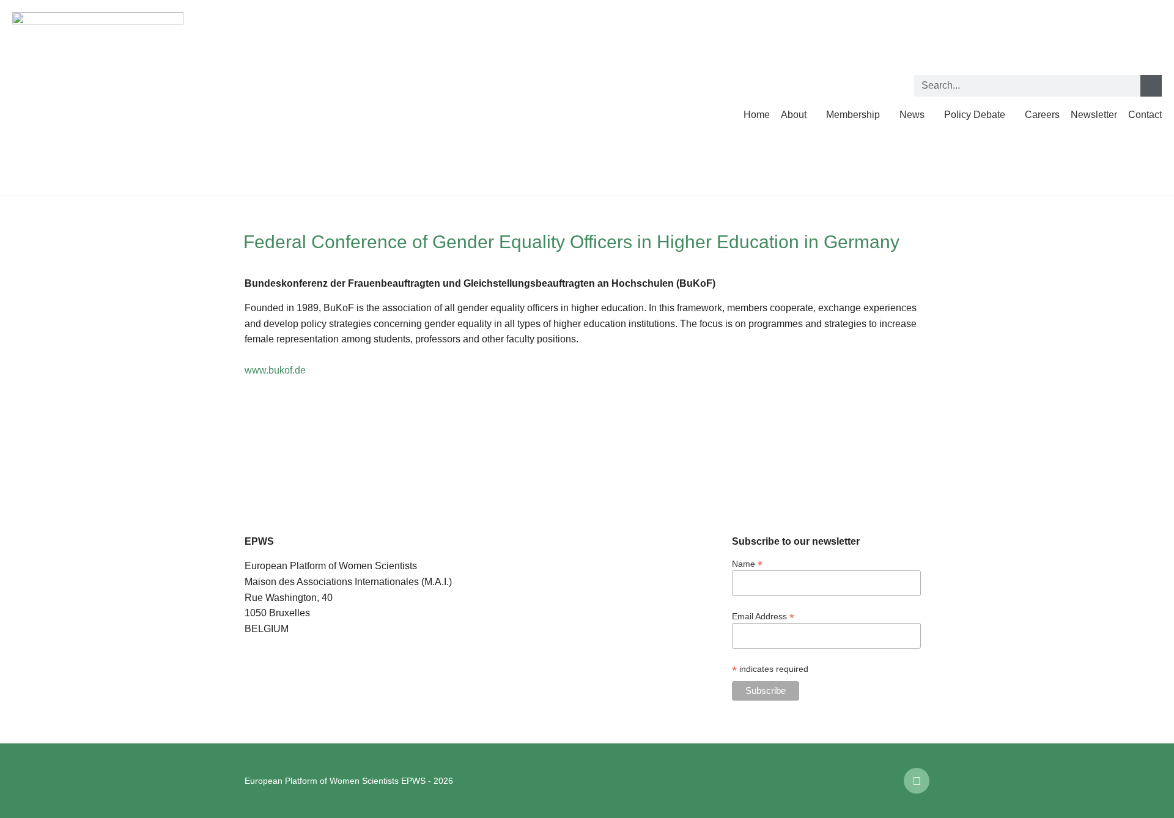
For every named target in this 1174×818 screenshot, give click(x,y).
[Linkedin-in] (916, 781)
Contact (1145, 114)
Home (757, 114)
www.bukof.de (275, 370)
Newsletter (1094, 114)
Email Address (763, 616)
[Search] (1151, 86)
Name (747, 563)
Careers (1042, 114)
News (912, 114)
